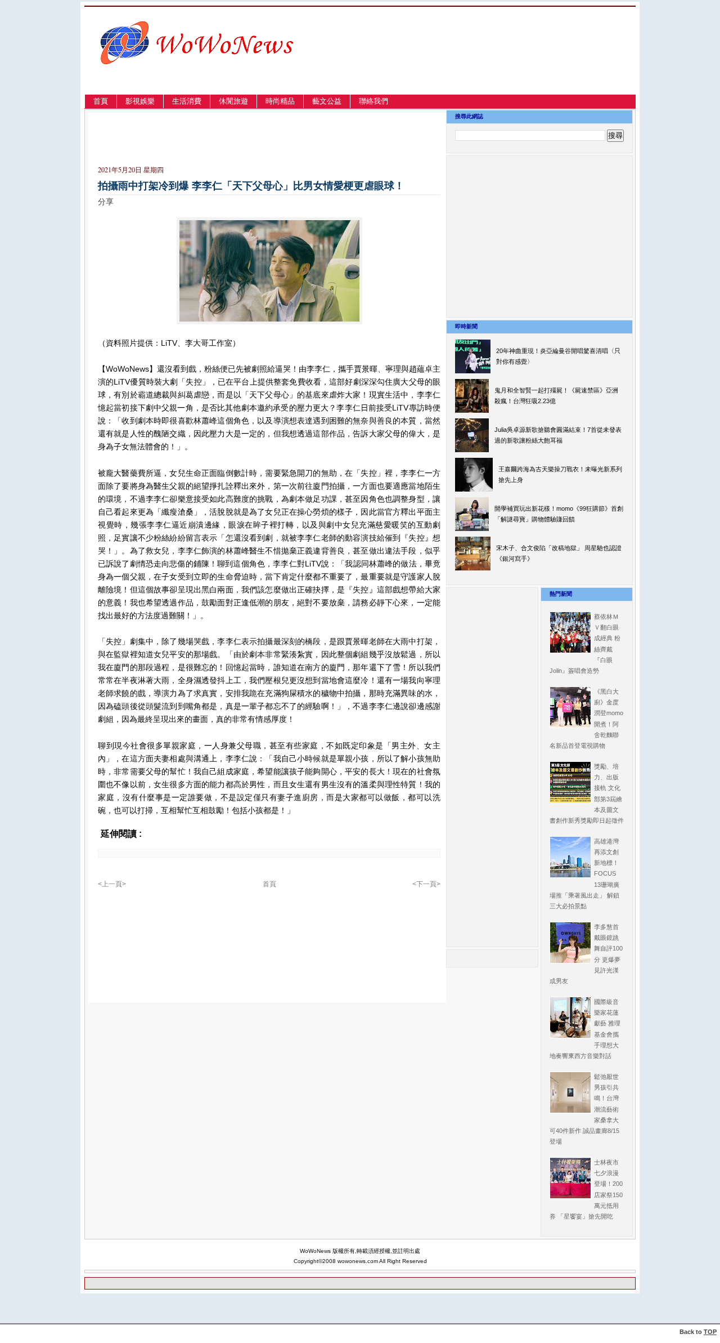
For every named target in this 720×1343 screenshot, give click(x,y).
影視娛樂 (140, 101)
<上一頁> (112, 884)
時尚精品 (280, 101)
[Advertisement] (514, 64)
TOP (710, 1331)
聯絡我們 (373, 101)
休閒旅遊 (233, 101)
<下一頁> (426, 884)
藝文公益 (326, 101)
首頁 (100, 101)
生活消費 (186, 101)
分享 (106, 201)
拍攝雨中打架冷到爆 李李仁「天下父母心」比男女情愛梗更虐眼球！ (251, 185)
